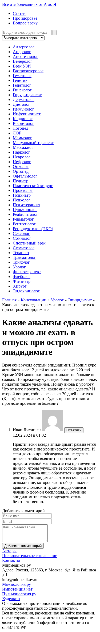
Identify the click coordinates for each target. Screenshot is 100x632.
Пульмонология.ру (19, 594)
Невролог (21, 157)
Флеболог (21, 276)
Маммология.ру (16, 584)
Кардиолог (23, 118)
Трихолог (21, 262)
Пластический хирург (33, 185)
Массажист (23, 147)
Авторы (9, 551)
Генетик (20, 80)
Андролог (22, 51)
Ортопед (21, 171)
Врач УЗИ (22, 66)
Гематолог (22, 75)
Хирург (20, 286)
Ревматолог (23, 219)
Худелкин (11, 598)
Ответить (73, 430)
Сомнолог (22, 238)
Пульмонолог (25, 209)
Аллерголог (23, 47)
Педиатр (20, 181)
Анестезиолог (25, 56)
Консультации (33, 300)
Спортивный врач (29, 243)
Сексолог (21, 233)
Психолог (21, 200)
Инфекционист (27, 114)
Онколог (21, 166)
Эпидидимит (80, 300)
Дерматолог (23, 99)
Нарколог (21, 152)
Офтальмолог (25, 176)
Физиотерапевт (27, 271)
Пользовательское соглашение (29, 555)
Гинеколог (22, 90)
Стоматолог (23, 248)
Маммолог (22, 138)
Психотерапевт (26, 205)
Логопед (20, 128)
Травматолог (24, 257)
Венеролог (22, 61)
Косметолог (23, 123)
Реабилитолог (25, 214)
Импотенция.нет (17, 589)
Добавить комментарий (23, 546)
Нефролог (22, 161)
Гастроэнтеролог (28, 71)
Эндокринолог (26, 291)
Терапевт (21, 252)
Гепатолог (22, 85)
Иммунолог (23, 109)
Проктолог (23, 190)
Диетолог (21, 104)
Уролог (19, 267)
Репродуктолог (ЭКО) (33, 228)
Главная (9, 300)
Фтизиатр (21, 281)
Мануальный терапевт (33, 142)
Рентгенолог (24, 224)
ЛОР (17, 133)
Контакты (11, 560)
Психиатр (22, 195)
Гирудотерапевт (27, 94)
